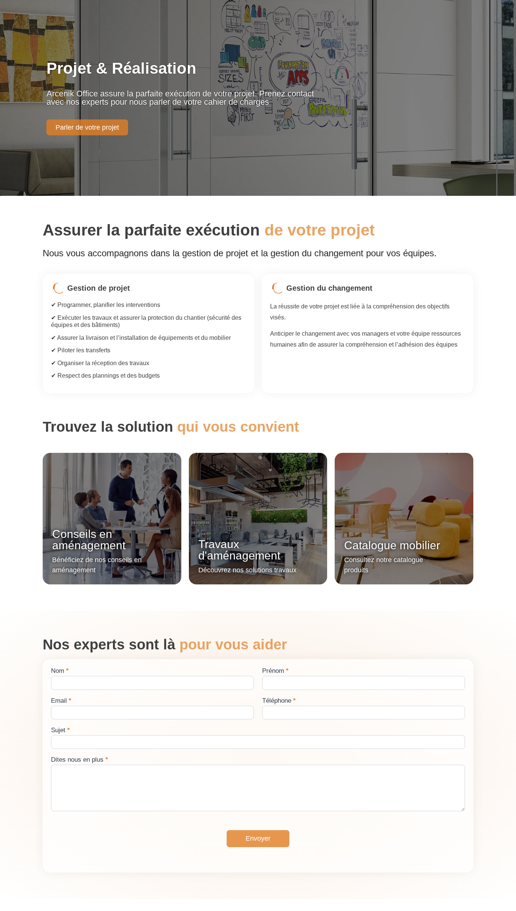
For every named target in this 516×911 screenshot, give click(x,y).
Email (61, 700)
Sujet (60, 730)
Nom (60, 671)
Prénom (275, 671)
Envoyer (258, 838)
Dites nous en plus (79, 759)
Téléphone (279, 700)
